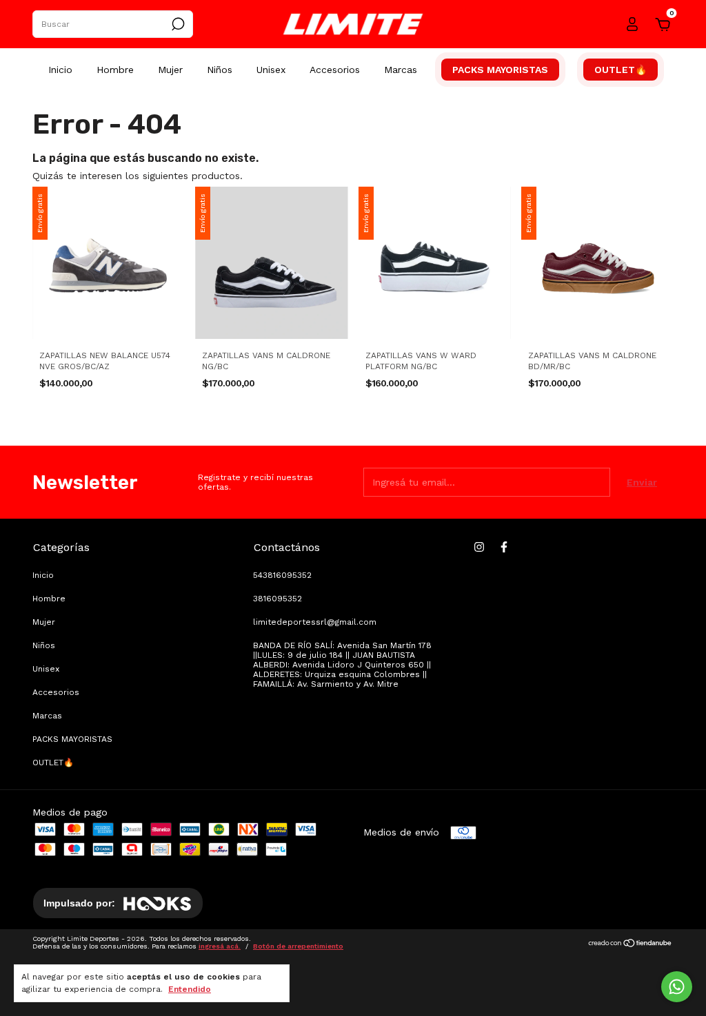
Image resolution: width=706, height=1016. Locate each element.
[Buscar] (177, 24)
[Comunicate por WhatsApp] (676, 986)
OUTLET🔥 (620, 69)
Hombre (115, 69)
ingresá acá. (220, 946)
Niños (219, 69)
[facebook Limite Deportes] (504, 546)
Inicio (60, 69)
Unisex (270, 69)
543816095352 (282, 575)
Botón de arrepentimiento (298, 946)
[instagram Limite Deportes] (479, 546)
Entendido (189, 989)
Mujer (170, 69)
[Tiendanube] (630, 944)
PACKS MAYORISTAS (500, 69)
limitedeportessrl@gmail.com (314, 622)
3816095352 (277, 598)
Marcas (400, 69)
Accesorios (335, 69)
